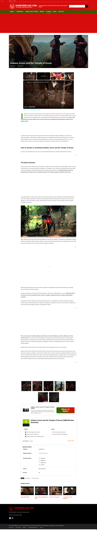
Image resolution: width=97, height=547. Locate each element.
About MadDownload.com (33, 527)
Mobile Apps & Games (32, 11)
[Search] (86, 6)
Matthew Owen (13, 65)
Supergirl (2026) (25, 497)
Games (12, 11)
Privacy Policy (18, 527)
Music (55, 11)
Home (11, 36)
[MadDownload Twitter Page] (12, 518)
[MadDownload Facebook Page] (10, 518)
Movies (42, 11)
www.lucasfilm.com (43, 453)
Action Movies (27, 478)
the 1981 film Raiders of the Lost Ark (57, 113)
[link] (25, 82)
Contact (41, 527)
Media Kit (24, 527)
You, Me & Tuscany (54, 497)
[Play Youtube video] (48, 221)
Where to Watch (65, 410)
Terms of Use (11, 527)
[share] (71, 81)
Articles (61, 11)
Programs (19, 11)
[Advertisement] (48, 23)
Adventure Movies (35, 478)
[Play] (57, 76)
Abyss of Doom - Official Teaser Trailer (38, 82)
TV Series (48, 11)
